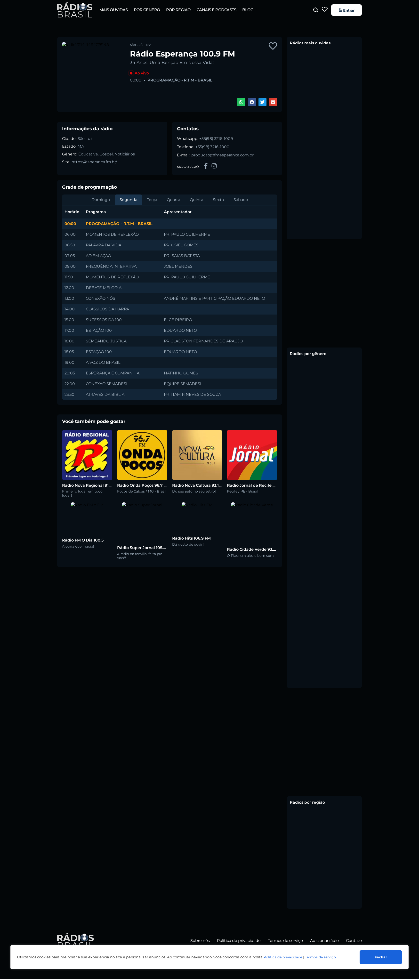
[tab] (101, 199)
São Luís (85, 138)
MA (81, 146)
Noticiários (124, 154)
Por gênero (147, 10)
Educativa (88, 154)
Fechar (381, 957)
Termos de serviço (320, 957)
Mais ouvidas (113, 10)
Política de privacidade (283, 957)
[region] (209, 957)
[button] (315, 10)
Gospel (106, 154)
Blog (247, 10)
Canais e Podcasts (216, 10)
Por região (178, 10)
